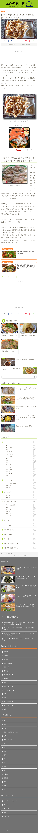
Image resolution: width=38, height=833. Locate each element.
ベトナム (20, 467)
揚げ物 (4, 276)
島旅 (5, 812)
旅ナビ (6, 804)
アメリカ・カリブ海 (19, 501)
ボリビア (20, 513)
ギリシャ (20, 497)
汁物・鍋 (6, 667)
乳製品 (6, 774)
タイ (20, 458)
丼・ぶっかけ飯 (8, 701)
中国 (20, 462)
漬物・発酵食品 (8, 686)
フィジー (20, 525)
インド (20, 445)
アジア (20, 442)
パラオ (20, 523)
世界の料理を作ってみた (19, 543)
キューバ (20, 507)
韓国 (20, 449)
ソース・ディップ (9, 690)
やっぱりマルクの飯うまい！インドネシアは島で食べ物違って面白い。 (19, 634)
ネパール (20, 465)
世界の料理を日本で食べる (19, 548)
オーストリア (20, 495)
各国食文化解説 (19, 530)
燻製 (5, 682)
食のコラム (19, 539)
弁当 (5, 697)
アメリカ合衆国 (20, 505)
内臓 (5, 728)
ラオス (20, 475)
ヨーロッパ (19, 492)
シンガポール (20, 454)
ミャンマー (20, 473)
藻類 (5, 755)
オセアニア (19, 520)
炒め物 (6, 655)
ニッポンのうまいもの (10, 801)
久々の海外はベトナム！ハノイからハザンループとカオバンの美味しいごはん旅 (19, 623)
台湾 (3, 11)
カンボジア (20, 452)
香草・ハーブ (8, 739)
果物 (5, 781)
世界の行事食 (19, 534)
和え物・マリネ (8, 674)
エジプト (20, 485)
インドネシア (20, 447)
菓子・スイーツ (8, 705)
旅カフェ (6, 808)
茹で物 (6, 671)
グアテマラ (20, 509)
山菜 (5, 751)
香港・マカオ (20, 469)
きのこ (6, 747)
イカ (15, 276)
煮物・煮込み (8, 663)
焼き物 (6, 651)
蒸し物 (6, 678)
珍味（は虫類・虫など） (11, 732)
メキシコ (20, 516)
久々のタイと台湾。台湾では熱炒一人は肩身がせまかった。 (19, 628)
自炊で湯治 (7, 816)
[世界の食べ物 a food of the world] (19, 6)
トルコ (20, 487)
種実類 (6, 778)
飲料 (5, 709)
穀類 (5, 766)
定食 (5, 694)
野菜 (5, 736)
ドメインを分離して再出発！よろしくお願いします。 (18, 639)
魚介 (10, 276)
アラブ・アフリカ (19, 480)
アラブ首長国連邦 (20, 483)
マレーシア (20, 471)
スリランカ (20, 456)
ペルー (20, 511)
